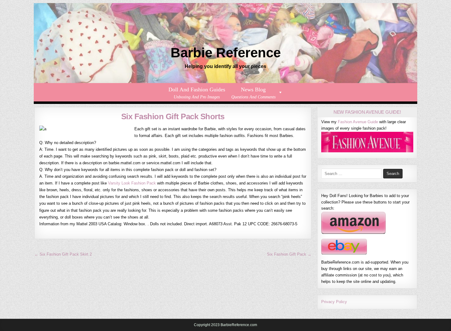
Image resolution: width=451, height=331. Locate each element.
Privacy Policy (334, 301)
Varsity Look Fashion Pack (132, 183)
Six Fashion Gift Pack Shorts (173, 116)
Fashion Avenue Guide (358, 122)
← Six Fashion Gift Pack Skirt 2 (63, 254)
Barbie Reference (226, 52)
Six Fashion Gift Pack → (289, 254)
